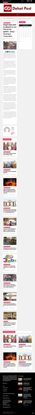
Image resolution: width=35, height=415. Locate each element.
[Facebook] (5, 51)
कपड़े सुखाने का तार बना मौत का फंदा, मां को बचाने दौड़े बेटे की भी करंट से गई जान (9, 248)
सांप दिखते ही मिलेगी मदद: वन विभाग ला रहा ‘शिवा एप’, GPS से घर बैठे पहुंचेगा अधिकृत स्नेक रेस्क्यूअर (9, 324)
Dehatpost (14, 412)
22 (28, 34)
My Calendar (5, 390)
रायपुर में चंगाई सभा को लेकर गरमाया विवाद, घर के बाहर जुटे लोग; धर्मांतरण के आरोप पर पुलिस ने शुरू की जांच (9, 286)
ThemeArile (11, 413)
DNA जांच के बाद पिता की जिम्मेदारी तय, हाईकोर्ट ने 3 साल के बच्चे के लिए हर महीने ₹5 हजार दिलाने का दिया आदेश (9, 230)
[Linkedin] (9, 51)
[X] (7, 51)
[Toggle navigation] (17, 15)
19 (23, 34)
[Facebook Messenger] (12, 51)
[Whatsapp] (10, 51)
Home (4, 18)
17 (19, 34)
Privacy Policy (5, 389)
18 (21, 34)
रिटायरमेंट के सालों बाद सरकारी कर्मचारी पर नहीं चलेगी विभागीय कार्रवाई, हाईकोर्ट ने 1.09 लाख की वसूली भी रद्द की (9, 211)
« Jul (19, 41)
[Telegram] (14, 51)
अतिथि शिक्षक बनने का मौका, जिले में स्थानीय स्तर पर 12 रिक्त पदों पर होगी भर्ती (9, 267)
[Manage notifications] (33, 413)
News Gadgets (5, 413)
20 (25, 34)
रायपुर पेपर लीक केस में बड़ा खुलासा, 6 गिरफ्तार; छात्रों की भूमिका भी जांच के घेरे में (9, 305)
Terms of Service (5, 387)
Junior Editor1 (7, 38)
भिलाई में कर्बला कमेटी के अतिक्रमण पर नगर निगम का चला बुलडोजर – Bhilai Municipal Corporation (18, 18)
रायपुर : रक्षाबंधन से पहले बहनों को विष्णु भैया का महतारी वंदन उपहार (9, 154)
